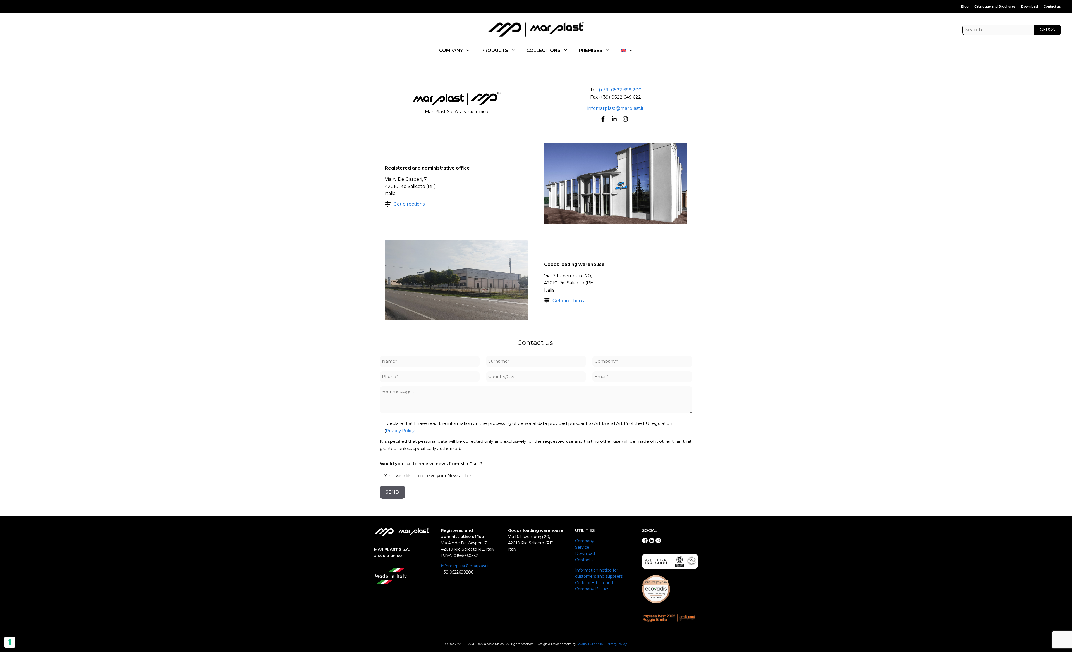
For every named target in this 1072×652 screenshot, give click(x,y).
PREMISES (590, 50)
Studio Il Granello (590, 644)
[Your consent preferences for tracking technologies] (9, 642)
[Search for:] (1011, 30)
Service (582, 547)
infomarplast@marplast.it (615, 108)
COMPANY (451, 50)
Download (1029, 6)
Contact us (1052, 6)
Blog (965, 6)
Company (584, 540)
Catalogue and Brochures (995, 6)
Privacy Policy (400, 430)
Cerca (1047, 29)
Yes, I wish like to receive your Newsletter (427, 475)
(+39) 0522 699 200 (620, 89)
